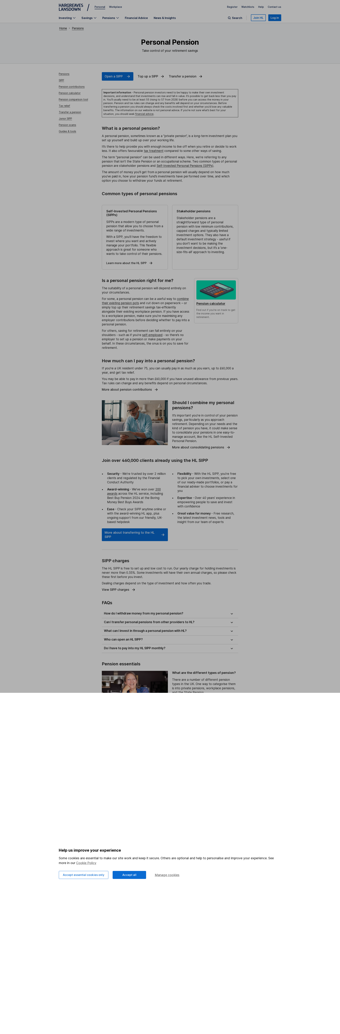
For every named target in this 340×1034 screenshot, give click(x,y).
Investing (65, 18)
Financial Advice (136, 18)
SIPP (61, 80)
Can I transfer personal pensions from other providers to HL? (149, 622)
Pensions (108, 18)
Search (237, 18)
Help (261, 6)
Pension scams (67, 124)
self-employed (152, 335)
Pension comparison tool (73, 99)
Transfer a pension (70, 112)
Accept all (129, 875)
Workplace (115, 6)
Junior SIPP (65, 118)
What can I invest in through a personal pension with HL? (145, 631)
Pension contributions (72, 86)
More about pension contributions (127, 389)
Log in (275, 17)
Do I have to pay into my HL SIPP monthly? (134, 648)
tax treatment (153, 151)
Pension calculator (70, 92)
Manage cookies (167, 875)
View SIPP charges (115, 589)
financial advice (144, 113)
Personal (100, 6)
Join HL (258, 17)
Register (232, 6)
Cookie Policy (86, 863)
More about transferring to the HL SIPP (129, 535)
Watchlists (247, 6)
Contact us (274, 6)
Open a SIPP (114, 76)
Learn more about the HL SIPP (126, 263)
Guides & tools (67, 131)
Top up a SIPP (148, 76)
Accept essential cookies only (83, 875)
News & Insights (165, 18)
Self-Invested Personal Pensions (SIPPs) (185, 165)
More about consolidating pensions (198, 447)
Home (63, 28)
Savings (87, 18)
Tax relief (64, 105)
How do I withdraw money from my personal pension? (143, 613)
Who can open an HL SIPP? (123, 639)
